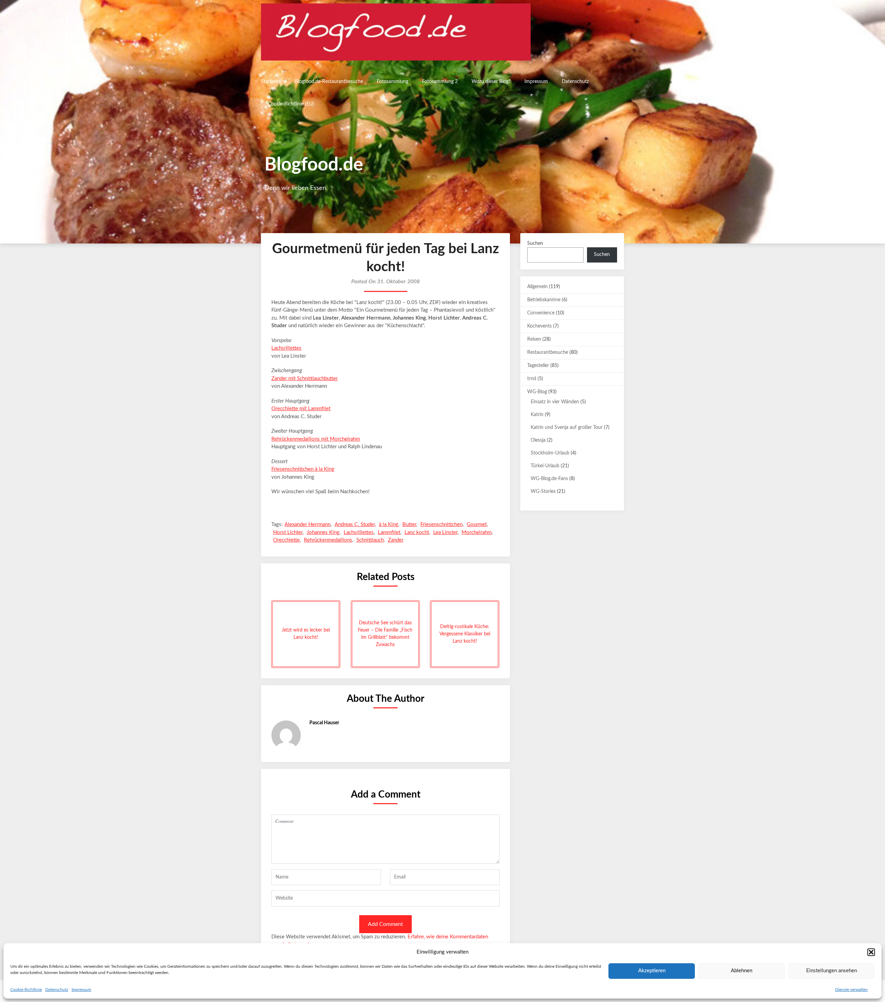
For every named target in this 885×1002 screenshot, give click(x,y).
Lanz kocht (416, 532)
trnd (531, 378)
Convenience (541, 313)
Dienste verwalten (851, 989)
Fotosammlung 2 (440, 81)
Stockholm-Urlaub (550, 453)
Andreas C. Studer (355, 524)
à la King (388, 524)
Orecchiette (286, 540)
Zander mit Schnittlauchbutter (304, 378)
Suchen (535, 243)
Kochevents (539, 326)
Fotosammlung (392, 81)
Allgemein (537, 286)
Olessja (538, 440)
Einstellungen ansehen (831, 970)
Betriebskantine (543, 299)
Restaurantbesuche (547, 352)
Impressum (81, 989)
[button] (871, 952)
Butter (409, 524)
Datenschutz (56, 989)
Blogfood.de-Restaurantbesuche (329, 81)
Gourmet (477, 524)
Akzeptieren (651, 970)
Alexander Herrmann (307, 524)
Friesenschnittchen (441, 524)
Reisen (534, 339)
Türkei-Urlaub (545, 465)
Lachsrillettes (286, 348)
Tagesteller (538, 365)
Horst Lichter (287, 532)
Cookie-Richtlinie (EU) (291, 104)
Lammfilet (389, 532)
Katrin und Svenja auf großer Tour (567, 427)
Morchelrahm (477, 532)
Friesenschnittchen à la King (302, 469)
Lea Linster (445, 532)
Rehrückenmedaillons (328, 540)
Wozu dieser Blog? (491, 81)
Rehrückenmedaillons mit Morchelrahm (315, 439)
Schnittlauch (370, 540)
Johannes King (323, 532)
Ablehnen (741, 970)
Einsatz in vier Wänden (555, 401)
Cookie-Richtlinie (26, 989)
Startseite (271, 81)
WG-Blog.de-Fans (549, 478)
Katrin (537, 414)
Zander (395, 540)
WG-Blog (537, 391)
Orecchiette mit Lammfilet (300, 408)
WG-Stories (543, 491)
